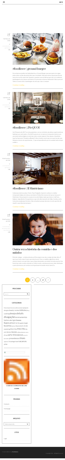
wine (5, 344)
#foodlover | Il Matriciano (28, 188)
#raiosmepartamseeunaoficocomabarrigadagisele (16, 308)
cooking (7, 314)
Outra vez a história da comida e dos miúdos (35, 251)
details (20, 313)
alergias (6, 310)
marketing (7, 329)
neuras (14, 332)
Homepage (7, 408)
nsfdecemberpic (21, 332)
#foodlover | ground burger (29, 69)
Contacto (6, 404)
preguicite (25, 335)
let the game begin (21, 323)
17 (43, 280)
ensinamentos (6, 46)
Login (5, 438)
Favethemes (15, 452)
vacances (23, 341)
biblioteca (23, 310)
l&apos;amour (9, 323)
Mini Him (13, 329)
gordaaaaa (7, 48)
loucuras (19, 326)
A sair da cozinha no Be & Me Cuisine (16, 387)
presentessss (14, 338)
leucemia (7, 326)
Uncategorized (13, 341)
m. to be (25, 326)
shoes (22, 338)
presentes (6, 338)
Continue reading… (19, 85)
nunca (26, 332)
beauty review (14, 310)
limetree (13, 326)
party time (12, 335)
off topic (6, 335)
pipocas (20, 335)
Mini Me (8, 230)
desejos (13, 313)
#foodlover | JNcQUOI (26, 127)
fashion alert (8, 320)
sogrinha (6, 341)
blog (28, 310)
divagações (10, 316)
